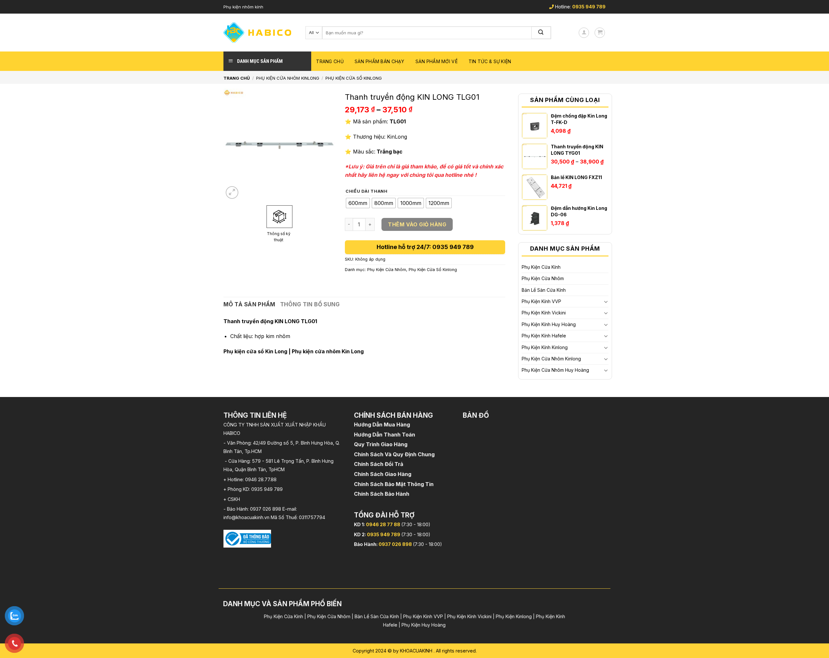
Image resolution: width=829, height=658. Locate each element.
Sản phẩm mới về (436, 61)
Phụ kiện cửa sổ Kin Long (255, 351)
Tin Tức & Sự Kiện (490, 61)
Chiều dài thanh (367, 191)
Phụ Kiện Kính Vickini (544, 312)
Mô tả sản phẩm (249, 304)
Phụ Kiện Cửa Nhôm (543, 278)
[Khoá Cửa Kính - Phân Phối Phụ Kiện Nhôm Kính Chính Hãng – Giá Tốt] (259, 32)
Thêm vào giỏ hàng (417, 224)
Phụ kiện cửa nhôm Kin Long (328, 351)
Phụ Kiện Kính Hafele (544, 335)
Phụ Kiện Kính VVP (541, 301)
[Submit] (541, 32)
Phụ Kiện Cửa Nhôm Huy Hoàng (555, 370)
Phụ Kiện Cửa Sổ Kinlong (353, 78)
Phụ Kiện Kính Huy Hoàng (549, 324)
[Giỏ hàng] (600, 33)
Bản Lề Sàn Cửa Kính (544, 290)
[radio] (357, 203)
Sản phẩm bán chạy (379, 61)
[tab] (249, 304)
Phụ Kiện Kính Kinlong (545, 347)
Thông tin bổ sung (310, 304)
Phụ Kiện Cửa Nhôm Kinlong (287, 78)
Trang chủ (330, 61)
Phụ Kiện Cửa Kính (541, 267)
